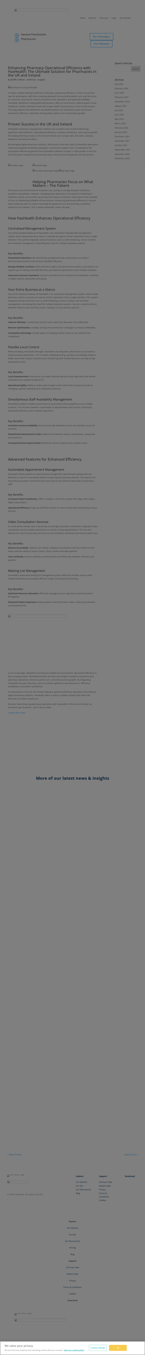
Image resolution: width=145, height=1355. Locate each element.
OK (118, 1347)
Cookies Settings (97, 1347)
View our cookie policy (74, 1350)
